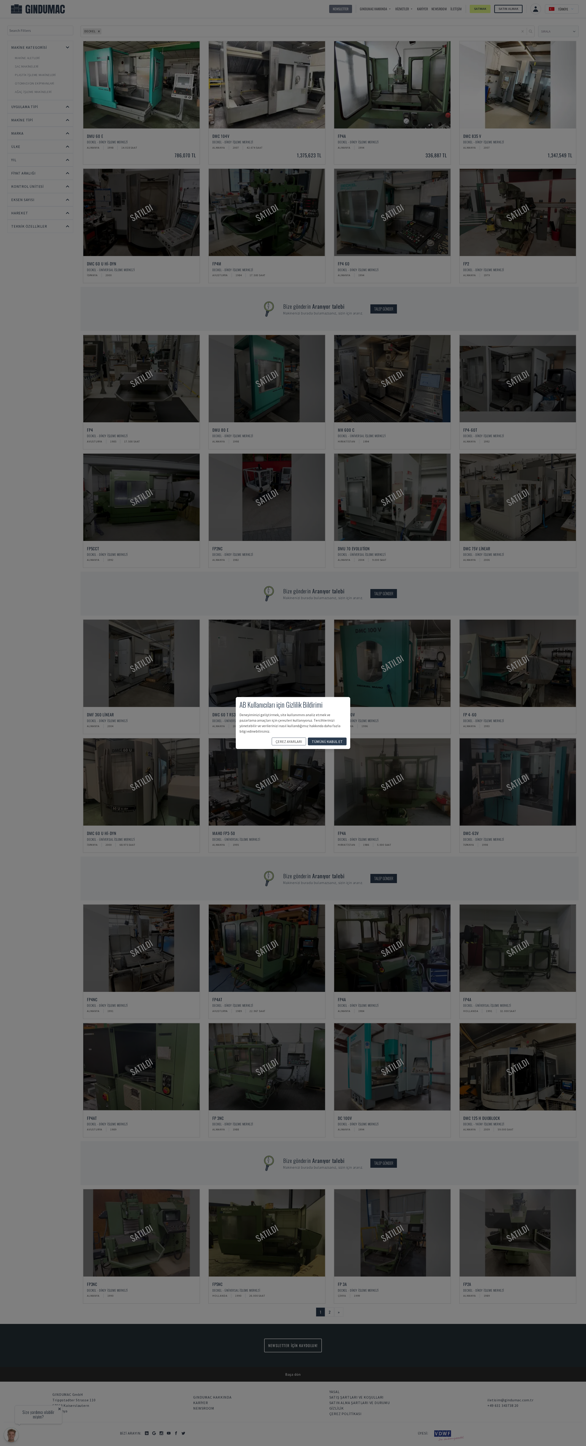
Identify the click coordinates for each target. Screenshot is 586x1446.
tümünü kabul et (327, 741)
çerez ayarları (289, 741)
